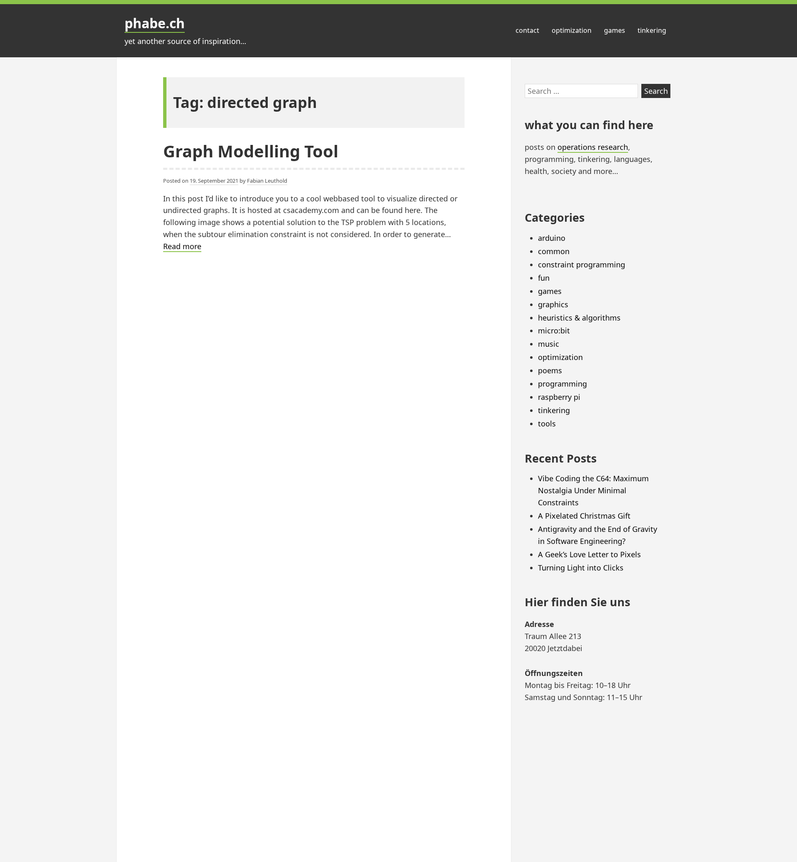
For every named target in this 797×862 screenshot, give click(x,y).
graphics (553, 304)
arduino (551, 238)
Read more (182, 246)
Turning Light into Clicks (580, 568)
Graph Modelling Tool (250, 151)
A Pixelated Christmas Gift (584, 516)
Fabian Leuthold (267, 180)
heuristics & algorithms (579, 318)
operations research (592, 147)
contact (527, 30)
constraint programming (581, 264)
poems (550, 370)
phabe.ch (155, 23)
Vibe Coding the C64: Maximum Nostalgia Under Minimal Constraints (593, 490)
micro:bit (554, 330)
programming (562, 384)
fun (544, 278)
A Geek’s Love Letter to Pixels (589, 554)
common (554, 251)
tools (547, 424)
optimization (572, 30)
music (548, 344)
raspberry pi (559, 397)
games (614, 30)
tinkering (652, 30)
